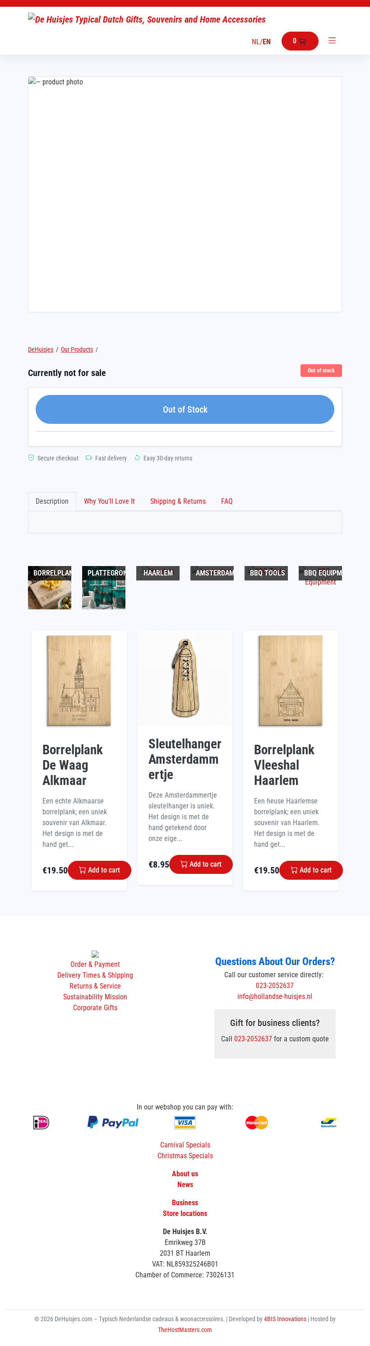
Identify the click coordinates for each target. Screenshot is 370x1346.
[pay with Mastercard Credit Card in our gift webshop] (256, 1122)
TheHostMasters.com (185, 1329)
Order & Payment (95, 964)
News (185, 1184)
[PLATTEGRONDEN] (103, 587)
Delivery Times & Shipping (95, 975)
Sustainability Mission (95, 997)
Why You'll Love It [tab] (109, 501)
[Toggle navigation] (332, 41)
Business (185, 1202)
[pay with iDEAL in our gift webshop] (41, 1122)
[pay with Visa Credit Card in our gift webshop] (185, 1122)
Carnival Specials (185, 1145)
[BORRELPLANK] (49, 587)
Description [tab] (52, 501)
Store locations (185, 1213)
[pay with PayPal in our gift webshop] (113, 1122)
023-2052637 (275, 985)
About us (185, 1174)
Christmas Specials (185, 1155)
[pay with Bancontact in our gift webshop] (328, 1122)
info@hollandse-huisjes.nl (274, 996)
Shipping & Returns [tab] (178, 501)
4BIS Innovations (286, 1319)
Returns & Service (95, 986)
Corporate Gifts (95, 1007)
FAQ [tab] (227, 501)
